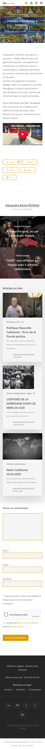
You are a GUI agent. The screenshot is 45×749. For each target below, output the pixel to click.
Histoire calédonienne (19, 15)
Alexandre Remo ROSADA (16, 31)
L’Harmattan (35, 689)
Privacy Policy (17, 626)
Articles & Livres (13, 322)
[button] (41, 3)
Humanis (20, 689)
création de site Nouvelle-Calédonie (17, 742)
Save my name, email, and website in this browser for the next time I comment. (22, 600)
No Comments (22, 35)
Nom (6, 550)
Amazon (8, 689)
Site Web (7, 578)
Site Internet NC (32, 677)
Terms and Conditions (28, 622)
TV (34, 15)
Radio (29, 393)
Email (6, 564)
